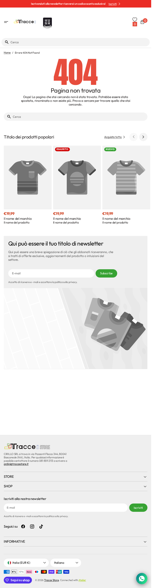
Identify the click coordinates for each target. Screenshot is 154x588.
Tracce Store (51, 580)
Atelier (82, 580)
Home (7, 52)
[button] (6, 22)
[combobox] (79, 42)
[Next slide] (143, 137)
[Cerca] (5, 42)
